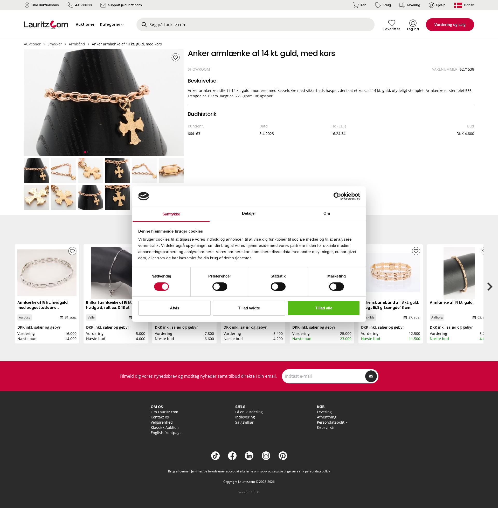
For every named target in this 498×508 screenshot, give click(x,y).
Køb (363, 5)
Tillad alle (323, 308)
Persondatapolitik (332, 422)
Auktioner (32, 44)
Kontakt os (160, 417)
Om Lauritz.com (164, 411)
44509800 (83, 5)
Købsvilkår (326, 427)
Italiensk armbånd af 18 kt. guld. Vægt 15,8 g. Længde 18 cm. (390, 305)
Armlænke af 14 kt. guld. (451, 302)
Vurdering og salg (450, 24)
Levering (413, 5)
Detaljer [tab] (249, 213)
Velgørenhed (162, 422)
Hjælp (441, 5)
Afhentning (326, 417)
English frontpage (166, 432)
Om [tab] (326, 213)
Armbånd (77, 44)
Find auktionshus (45, 5)
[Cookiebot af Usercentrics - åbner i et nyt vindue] (337, 196)
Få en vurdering (249, 411)
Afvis (174, 308)
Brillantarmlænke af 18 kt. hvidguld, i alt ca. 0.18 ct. (109, 305)
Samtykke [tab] (171, 214)
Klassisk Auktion (165, 427)
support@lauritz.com (125, 5)
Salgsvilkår (244, 422)
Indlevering (245, 417)
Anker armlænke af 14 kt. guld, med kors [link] (127, 44)
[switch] (219, 286)
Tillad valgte (249, 308)
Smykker (54, 44)
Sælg (387, 5)
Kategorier (110, 24)
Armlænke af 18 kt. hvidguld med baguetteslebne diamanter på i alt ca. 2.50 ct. (44, 307)
